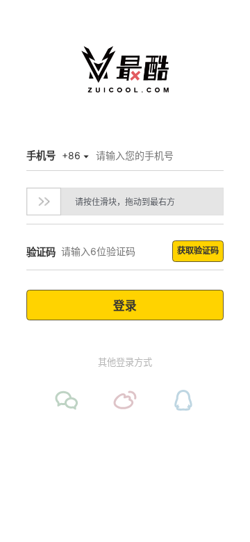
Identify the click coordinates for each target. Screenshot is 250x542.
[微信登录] (66, 400)
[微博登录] (125, 400)
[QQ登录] (183, 400)
